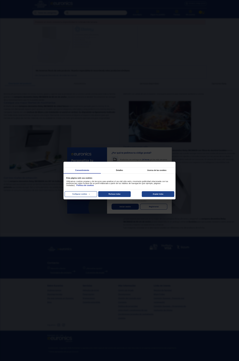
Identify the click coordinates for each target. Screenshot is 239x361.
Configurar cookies (79, 194)
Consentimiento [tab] (82, 170)
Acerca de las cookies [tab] (156, 170)
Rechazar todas (114, 194)
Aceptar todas (158, 194)
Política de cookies (85, 185)
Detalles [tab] (119, 170)
